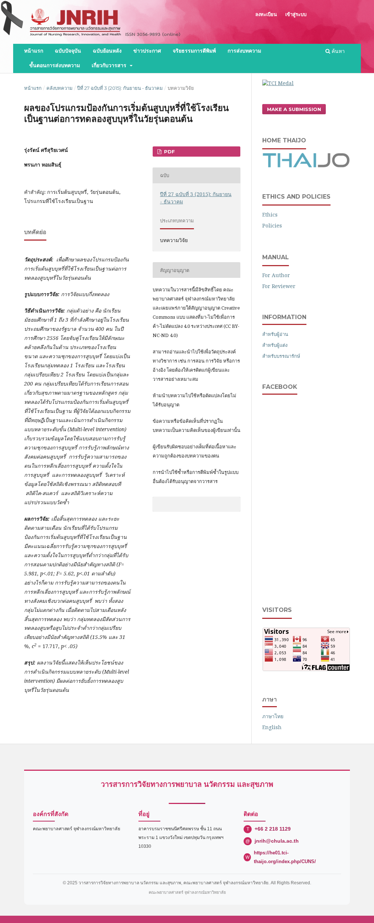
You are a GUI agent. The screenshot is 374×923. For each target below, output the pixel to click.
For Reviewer (278, 286)
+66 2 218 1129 (273, 829)
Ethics (270, 214)
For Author (276, 275)
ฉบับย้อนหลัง (107, 51)
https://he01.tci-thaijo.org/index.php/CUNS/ (285, 857)
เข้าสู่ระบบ (295, 14)
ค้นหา (337, 50)
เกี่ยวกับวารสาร (110, 65)
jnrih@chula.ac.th (277, 841)
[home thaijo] (306, 165)
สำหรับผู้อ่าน (275, 334)
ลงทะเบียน (266, 14)
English (272, 727)
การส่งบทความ (244, 51)
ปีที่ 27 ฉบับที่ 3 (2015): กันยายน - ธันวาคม (120, 88)
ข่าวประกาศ (147, 51)
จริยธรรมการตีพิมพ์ (194, 51)
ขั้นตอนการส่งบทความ (54, 65)
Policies (272, 225)
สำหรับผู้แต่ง (274, 345)
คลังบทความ (59, 88)
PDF (169, 151)
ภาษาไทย (272, 716)
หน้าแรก (33, 51)
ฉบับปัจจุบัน (68, 51)
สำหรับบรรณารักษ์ (281, 356)
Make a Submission (294, 109)
